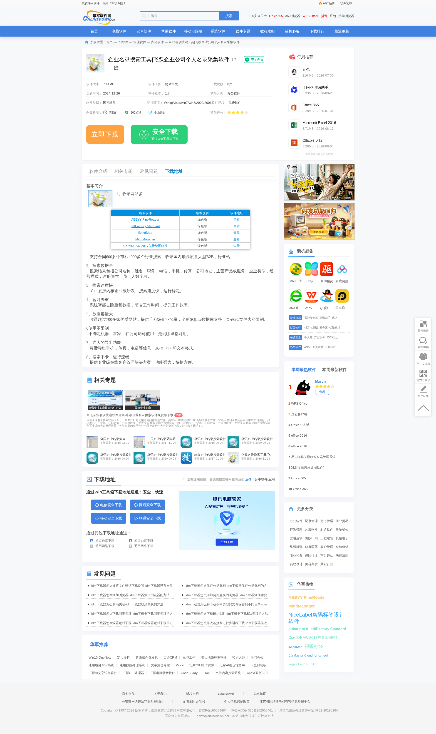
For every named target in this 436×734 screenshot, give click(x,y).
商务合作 (128, 693)
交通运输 (296, 538)
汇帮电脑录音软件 (162, 672)
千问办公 (257, 657)
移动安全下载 (111, 518)
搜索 (229, 16)
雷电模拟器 (342, 308)
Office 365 (298, 478)
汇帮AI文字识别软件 (103, 672)
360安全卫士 (258, 15)
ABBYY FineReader (145, 219)
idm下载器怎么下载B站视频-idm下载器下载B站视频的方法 (227, 613)
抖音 (324, 15)
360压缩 (330, 347)
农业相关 (296, 555)
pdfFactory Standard (145, 226)
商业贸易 (342, 521)
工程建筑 (326, 538)
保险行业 (311, 555)
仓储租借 (342, 547)
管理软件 (139, 42)
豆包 (333, 15)
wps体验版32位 (258, 672)
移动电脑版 (193, 31)
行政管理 (296, 529)
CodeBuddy (189, 672)
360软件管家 (312, 281)
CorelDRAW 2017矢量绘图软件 (145, 246)
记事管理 (311, 521)
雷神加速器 (311, 317)
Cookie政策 (226, 693)
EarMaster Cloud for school (308, 655)
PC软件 (123, 42)
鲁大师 (308, 337)
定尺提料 (123, 657)
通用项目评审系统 (101, 665)
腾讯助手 (325, 317)
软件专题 (242, 31)
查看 (236, 219)
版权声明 (192, 693)
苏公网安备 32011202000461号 (254, 710)
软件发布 (346, 3)
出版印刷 (311, 538)
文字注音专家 (160, 665)
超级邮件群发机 (147, 657)
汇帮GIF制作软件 (201, 665)
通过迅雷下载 (104, 540)
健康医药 (311, 547)
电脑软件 (119, 31)
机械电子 (342, 538)
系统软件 (218, 31)
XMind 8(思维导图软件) (307, 467)
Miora (180, 665)
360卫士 (296, 281)
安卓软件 (143, 31)
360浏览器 (292, 15)
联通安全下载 (150, 518)
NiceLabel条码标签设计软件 (316, 615)
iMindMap (145, 232)
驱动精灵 (326, 281)
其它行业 (326, 564)
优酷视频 (334, 327)
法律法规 (342, 555)
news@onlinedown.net (213, 716)
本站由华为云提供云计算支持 (253, 716)
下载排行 (317, 31)
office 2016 (299, 435)
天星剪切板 (258, 665)
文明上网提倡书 (194, 701)
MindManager (145, 239)
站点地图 (260, 693)
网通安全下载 (150, 505)
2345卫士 (332, 337)
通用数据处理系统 (132, 665)
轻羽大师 (238, 657)
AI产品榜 (329, 3)
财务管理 (326, 521)
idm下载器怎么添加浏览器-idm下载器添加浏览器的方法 (130, 595)
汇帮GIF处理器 (133, 672)
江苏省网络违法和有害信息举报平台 (285, 701)
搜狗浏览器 (346, 15)
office (307, 347)
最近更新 (341, 31)
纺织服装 (296, 547)
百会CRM (170, 657)
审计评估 (326, 555)
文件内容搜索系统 (228, 672)
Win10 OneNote (100, 657)
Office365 (276, 15)
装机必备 (292, 31)
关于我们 (160, 693)
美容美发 (311, 564)
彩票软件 (326, 529)
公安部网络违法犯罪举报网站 (142, 701)
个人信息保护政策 (237, 701)
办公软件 (157, 42)
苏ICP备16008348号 (213, 710)
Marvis (321, 381)
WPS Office (310, 15)
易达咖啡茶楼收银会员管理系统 (313, 457)
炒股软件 (311, 529)
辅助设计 (296, 564)
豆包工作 (189, 657)
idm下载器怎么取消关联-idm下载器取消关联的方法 (127, 604)
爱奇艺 (324, 327)
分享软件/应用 (265, 479)
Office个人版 (300, 425)
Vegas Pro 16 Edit (301, 664)
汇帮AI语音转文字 (232, 665)
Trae (206, 672)
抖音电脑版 (311, 327)
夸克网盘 (317, 347)
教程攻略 (267, 31)
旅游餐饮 (342, 529)
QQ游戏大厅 (327, 308)
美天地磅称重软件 (214, 657)
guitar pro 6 (298, 629)
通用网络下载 (104, 546)
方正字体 (319, 337)
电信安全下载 (111, 505)
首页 (94, 31)
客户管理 (326, 547)
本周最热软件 (304, 369)
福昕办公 (314, 646)
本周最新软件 (334, 369)
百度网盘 (342, 281)
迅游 (334, 317)
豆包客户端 (299, 414)
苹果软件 (168, 31)
